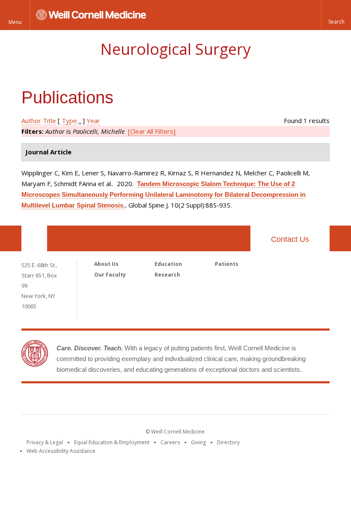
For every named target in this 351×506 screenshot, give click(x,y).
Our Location (34, 238)
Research (167, 274)
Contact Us (290, 239)
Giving (198, 442)
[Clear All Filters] (152, 131)
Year (93, 120)
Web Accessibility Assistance (61, 451)
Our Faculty (110, 274)
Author (31, 120)
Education (168, 264)
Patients (226, 264)
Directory (228, 442)
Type (69, 120)
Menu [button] (15, 22)
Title (49, 120)
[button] (336, 15)
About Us (106, 264)
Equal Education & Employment (111, 442)
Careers (170, 442)
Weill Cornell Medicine (175, 400)
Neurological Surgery (175, 49)
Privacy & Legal (45, 442)
